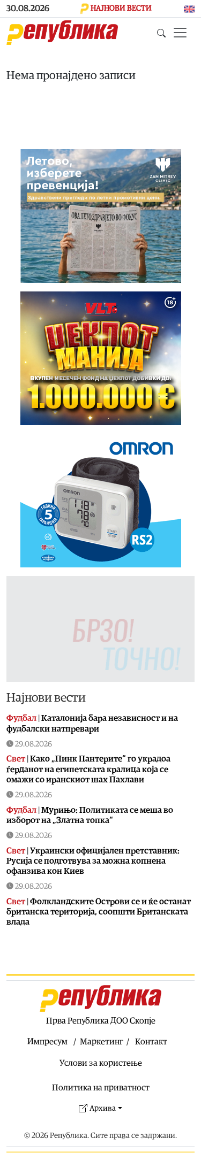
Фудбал (21, 718)
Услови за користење (100, 1063)
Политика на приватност (101, 1087)
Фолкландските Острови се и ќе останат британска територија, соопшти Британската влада (98, 911)
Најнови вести (46, 697)
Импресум (47, 1041)
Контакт (151, 1041)
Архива (103, 1108)
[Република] (62, 33)
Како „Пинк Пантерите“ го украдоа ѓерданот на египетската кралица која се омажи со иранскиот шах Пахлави (88, 769)
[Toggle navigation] (180, 32)
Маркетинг (101, 1041)
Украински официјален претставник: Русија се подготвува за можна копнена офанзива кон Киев (93, 861)
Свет (15, 759)
